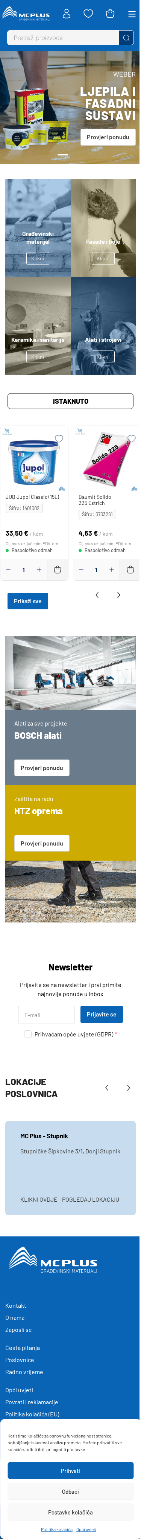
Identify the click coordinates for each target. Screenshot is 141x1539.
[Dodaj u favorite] (59, 438)
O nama (14, 1317)
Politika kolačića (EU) (32, 1414)
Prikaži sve (28, 600)
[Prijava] (67, 14)
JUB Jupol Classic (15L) (32, 497)
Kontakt (15, 1305)
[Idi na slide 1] (47, 155)
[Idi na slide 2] (63, 155)
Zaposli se (18, 1329)
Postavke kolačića (70, 1512)
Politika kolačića (57, 1529)
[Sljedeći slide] (117, 595)
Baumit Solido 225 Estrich (95, 500)
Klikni (37, 258)
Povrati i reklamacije (31, 1401)
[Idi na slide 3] (78, 155)
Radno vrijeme (24, 1371)
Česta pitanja (22, 1347)
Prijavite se (102, 1014)
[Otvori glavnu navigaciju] (132, 14)
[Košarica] (110, 14)
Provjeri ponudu (108, 136)
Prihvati (70, 1470)
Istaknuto (70, 401)
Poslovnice (19, 1359)
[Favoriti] (88, 14)
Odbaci (70, 1491)
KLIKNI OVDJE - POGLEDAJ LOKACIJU (69, 1199)
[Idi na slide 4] (94, 155)
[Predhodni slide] (99, 595)
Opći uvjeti (86, 1529)
